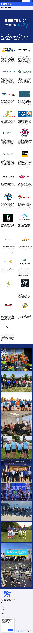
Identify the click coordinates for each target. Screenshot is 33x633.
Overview (2, 613)
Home (2, 9)
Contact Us (3, 609)
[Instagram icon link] (28, 631)
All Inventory (3, 604)
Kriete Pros (3, 607)
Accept (10, 629)
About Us (5, 9)
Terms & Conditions (18, 631)
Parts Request (3, 616)
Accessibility (22, 631)
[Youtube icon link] (31, 631)
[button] (5, 1)
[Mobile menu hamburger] (31, 4)
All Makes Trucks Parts (4, 615)
